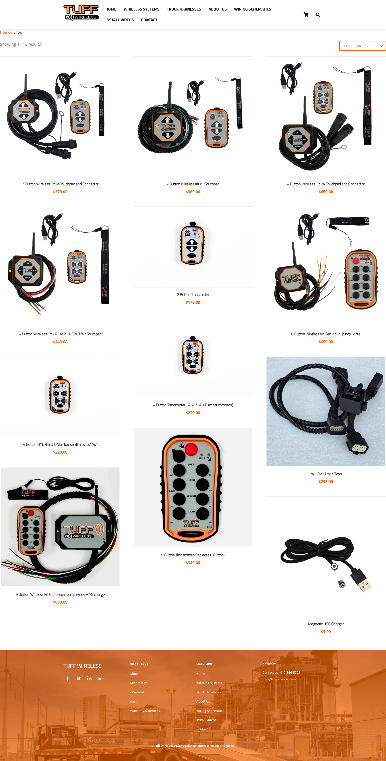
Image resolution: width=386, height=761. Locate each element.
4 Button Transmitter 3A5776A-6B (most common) (193, 405)
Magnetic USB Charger (326, 624)
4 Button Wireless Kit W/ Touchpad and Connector (325, 184)
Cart (133, 701)
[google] (100, 678)
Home (110, 9)
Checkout (137, 692)
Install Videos (119, 20)
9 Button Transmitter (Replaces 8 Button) (193, 555)
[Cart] (306, 14)
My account (138, 683)
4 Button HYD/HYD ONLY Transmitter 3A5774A (60, 444)
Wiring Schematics (252, 9)
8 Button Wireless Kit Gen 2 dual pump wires (325, 334)
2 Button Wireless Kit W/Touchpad (192, 184)
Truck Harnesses (184, 9)
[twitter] (78, 678)
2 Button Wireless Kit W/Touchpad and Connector (60, 184)
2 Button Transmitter (193, 295)
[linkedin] (89, 678)
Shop (134, 673)
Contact (149, 20)
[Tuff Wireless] (81, 18)
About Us (218, 9)
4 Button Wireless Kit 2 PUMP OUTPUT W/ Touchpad (60, 334)
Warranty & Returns (145, 711)
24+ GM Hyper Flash (326, 474)
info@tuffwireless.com (279, 679)
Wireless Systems (141, 9)
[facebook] (67, 678)
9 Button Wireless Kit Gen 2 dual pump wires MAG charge (60, 594)
